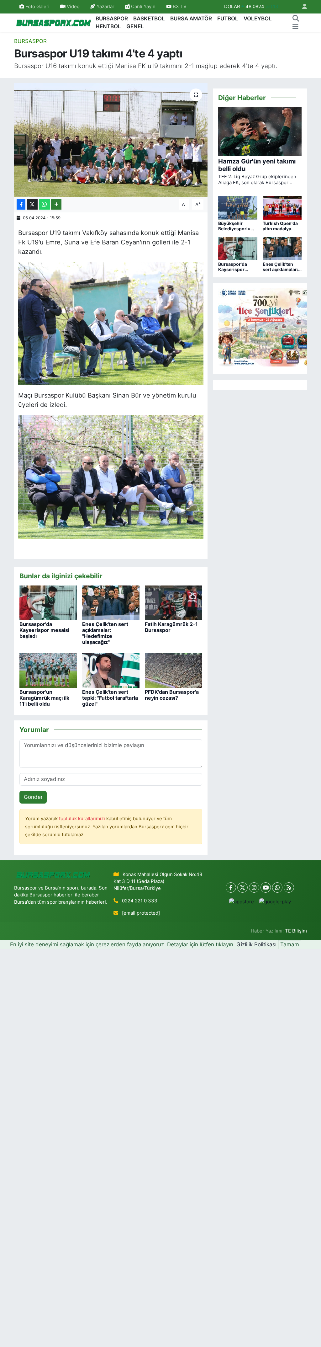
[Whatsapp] (277, 887)
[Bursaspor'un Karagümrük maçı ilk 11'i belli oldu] (48, 670)
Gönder (33, 797)
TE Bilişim (296, 931)
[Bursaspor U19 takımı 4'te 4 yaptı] (111, 140)
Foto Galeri (37, 6)
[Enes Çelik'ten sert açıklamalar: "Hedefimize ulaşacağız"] (110, 602)
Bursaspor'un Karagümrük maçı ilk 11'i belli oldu (44, 698)
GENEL (135, 26)
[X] (242, 887)
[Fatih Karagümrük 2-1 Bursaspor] (173, 602)
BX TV (179, 6)
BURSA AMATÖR (191, 18)
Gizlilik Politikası (256, 944)
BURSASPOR (112, 18)
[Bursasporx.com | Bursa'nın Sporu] (53, 22)
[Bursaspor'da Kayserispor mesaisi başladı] (48, 602)
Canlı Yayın (142, 6)
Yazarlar (105, 6)
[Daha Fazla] (56, 204)
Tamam (289, 944)
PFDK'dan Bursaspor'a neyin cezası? (172, 695)
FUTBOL (227, 18)
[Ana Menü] (295, 27)
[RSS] (289, 887)
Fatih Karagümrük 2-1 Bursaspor (171, 627)
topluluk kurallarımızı (82, 818)
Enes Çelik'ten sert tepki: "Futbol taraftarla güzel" (110, 698)
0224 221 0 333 (139, 901)
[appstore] (241, 901)
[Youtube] (265, 887)
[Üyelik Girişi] (302, 6)
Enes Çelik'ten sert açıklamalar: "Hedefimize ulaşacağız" (105, 633)
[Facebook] (231, 887)
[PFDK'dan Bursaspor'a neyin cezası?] (173, 670)
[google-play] (275, 901)
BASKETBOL (149, 18)
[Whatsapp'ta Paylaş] (44, 204)
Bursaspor (30, 41)
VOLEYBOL (258, 18)
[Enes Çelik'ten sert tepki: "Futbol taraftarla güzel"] (110, 670)
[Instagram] (254, 887)
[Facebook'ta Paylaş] (21, 204)
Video (73, 6)
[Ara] (296, 19)
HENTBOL (108, 26)
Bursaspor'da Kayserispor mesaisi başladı (44, 630)
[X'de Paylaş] (32, 204)
